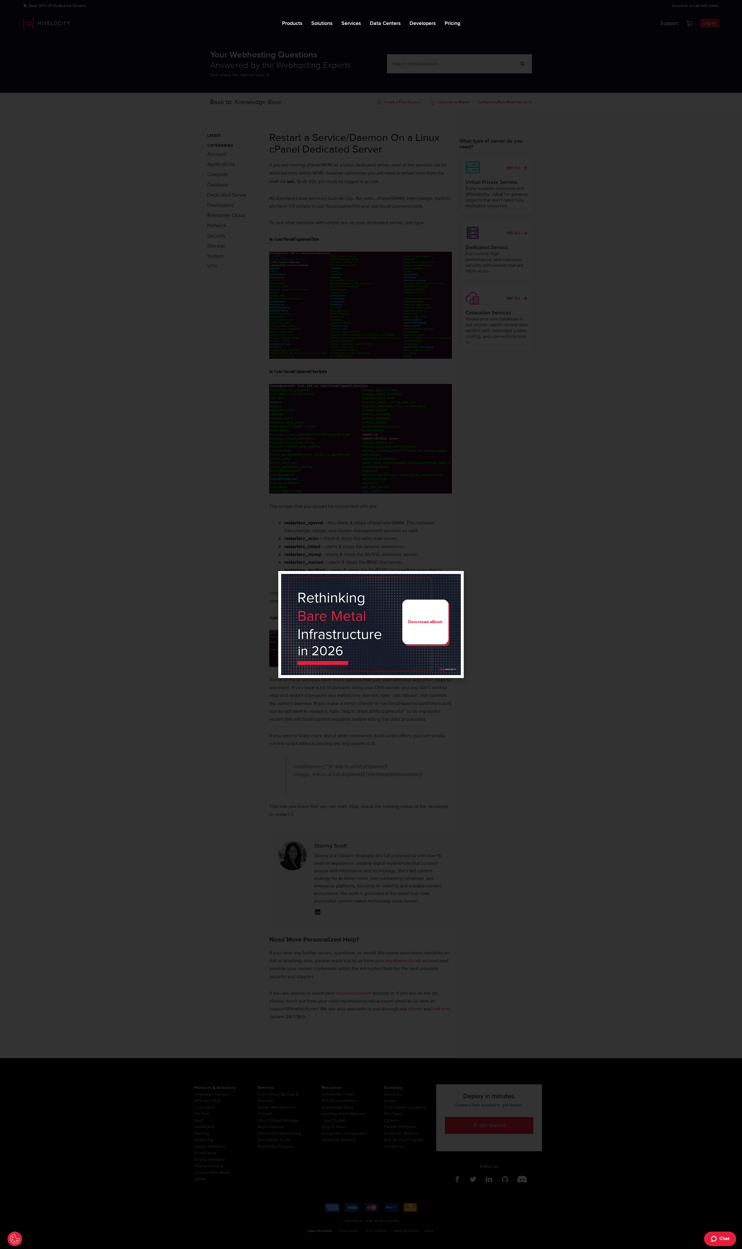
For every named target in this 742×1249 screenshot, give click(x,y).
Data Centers (385, 23)
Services (351, 23)
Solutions (322, 23)
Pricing (452, 23)
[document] (371, 624)
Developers (423, 23)
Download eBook (425, 621)
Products (292, 23)
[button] (456, 579)
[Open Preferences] (15, 1239)
